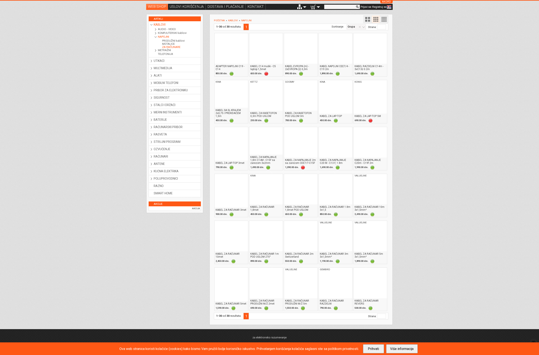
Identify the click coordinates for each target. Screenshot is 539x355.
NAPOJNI (163, 36)
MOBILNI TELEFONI (166, 83)
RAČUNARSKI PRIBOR (168, 127)
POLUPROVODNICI (166, 178)
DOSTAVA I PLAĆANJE (225, 6)
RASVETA (160, 134)
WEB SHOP (157, 6)
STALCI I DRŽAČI (164, 105)
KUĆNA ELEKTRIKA (166, 171)
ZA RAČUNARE (171, 47)
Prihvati (373, 349)
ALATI (158, 75)
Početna (219, 20)
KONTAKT (255, 6)
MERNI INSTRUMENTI (168, 112)
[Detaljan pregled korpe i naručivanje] (313, 6)
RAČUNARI (161, 156)
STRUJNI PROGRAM (167, 141)
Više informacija (402, 349)
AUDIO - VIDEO (167, 29)
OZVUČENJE (162, 149)
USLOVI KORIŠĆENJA (187, 6)
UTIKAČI (159, 60)
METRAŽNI (164, 50)
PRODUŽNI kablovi (173, 40)
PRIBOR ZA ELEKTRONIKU (171, 90)
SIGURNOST (162, 97)
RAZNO (159, 186)
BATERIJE (160, 119)
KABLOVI (159, 24)
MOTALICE (168, 43)
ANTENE (159, 164)
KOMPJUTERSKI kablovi (172, 32)
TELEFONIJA (165, 54)
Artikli (158, 18)
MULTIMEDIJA (163, 68)
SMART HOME (163, 193)
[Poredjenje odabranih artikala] (299, 6)
